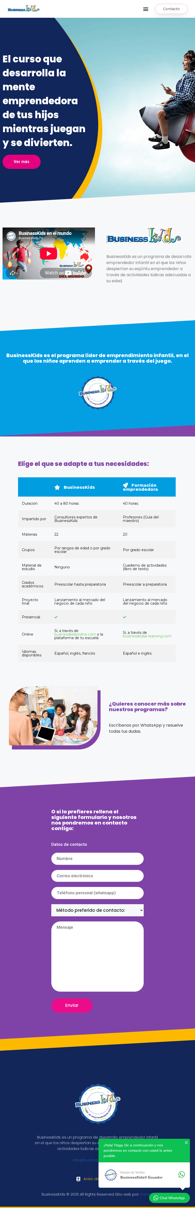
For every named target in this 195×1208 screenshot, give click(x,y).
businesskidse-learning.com (147, 636)
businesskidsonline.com (75, 634)
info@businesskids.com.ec (97, 1160)
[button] (146, 9)
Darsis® (146, 1194)
